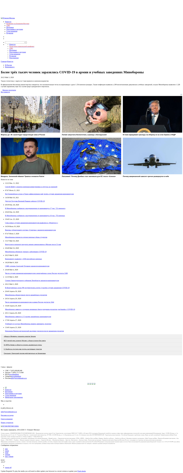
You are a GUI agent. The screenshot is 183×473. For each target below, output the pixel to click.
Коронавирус (10, 67)
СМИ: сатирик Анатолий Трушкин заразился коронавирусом (27, 266)
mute (6, 453)
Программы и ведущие (14, 29)
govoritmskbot (14, 374)
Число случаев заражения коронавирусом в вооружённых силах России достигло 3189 (36, 273)
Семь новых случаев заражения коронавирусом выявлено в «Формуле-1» (31, 223)
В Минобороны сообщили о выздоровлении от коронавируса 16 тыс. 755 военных (35, 216)
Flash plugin (81, 471)
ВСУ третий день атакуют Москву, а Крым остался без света (25, 340)
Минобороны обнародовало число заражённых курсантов (26, 295)
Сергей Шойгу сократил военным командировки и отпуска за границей (31, 187)
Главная (4, 61)
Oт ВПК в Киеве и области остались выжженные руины (23, 345)
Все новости (5, 92)
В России (8, 65)
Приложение (14, 58)
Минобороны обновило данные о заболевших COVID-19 (25, 252)
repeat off (8, 467)
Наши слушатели (7, 422)
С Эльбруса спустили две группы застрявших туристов (23, 349)
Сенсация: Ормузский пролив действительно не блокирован (25, 353)
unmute (7, 454)
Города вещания (6, 419)
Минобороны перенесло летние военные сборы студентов (26, 237)
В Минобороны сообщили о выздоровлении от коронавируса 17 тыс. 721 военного (35, 208)
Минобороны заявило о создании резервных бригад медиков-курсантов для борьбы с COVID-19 (40, 309)
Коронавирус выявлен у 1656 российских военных (23, 259)
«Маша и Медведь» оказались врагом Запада (20, 336)
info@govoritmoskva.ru (19, 378)
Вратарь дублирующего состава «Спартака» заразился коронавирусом (30, 230)
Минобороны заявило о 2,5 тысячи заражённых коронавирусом (28, 316)
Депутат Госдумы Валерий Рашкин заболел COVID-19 (25, 201)
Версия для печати (9, 90)
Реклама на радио (7, 415)
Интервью (10, 27)
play (6, 449)
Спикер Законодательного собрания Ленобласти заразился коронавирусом (32, 280)
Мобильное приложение (14, 397)
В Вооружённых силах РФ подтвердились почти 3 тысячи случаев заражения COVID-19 (37, 288)
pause (7, 451)
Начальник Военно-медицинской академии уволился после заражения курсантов (34, 331)
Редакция (9, 33)
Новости (8, 22)
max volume (9, 456)
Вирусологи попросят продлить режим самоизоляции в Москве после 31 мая (33, 244)
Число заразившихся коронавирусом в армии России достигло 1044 (29, 302)
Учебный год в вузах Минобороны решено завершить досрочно (28, 324)
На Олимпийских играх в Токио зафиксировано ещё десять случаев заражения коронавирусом (39, 194)
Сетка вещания (11, 31)
